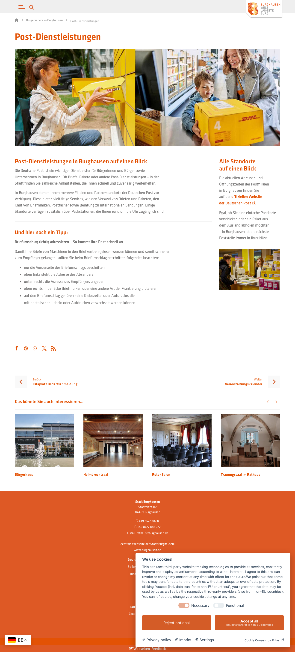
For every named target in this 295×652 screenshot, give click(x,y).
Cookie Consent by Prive (262, 640)
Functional (235, 605)
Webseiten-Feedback (149, 648)
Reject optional (176, 622)
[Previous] (268, 402)
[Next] (276, 402)
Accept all (249, 622)
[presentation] (183, 605)
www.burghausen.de (147, 550)
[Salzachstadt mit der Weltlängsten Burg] (264, 9)
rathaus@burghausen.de (152, 533)
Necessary (200, 605)
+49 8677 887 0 (149, 521)
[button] (22, 7)
